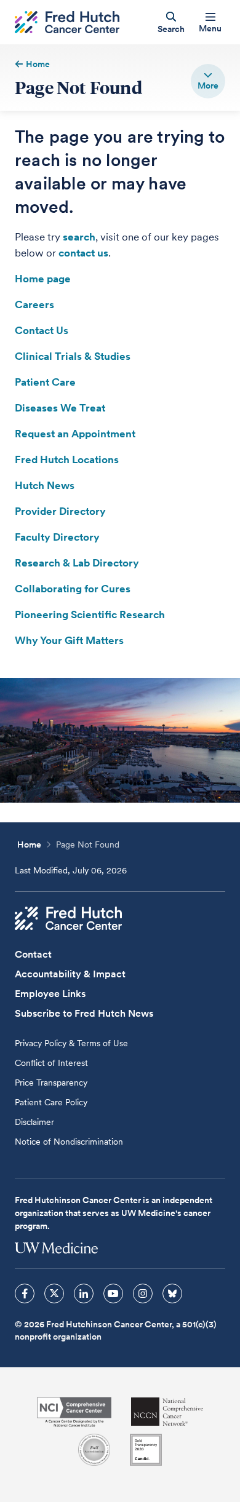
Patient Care (45, 382)
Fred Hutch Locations (67, 459)
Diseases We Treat (60, 408)
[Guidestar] (146, 1450)
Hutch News (44, 485)
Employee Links (50, 993)
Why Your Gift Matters (69, 640)
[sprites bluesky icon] (172, 1293)
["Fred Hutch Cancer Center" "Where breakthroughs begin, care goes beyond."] (67, 22)
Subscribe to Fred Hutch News (84, 1013)
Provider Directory (60, 511)
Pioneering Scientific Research (90, 614)
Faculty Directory (57, 537)
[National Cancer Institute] (74, 1412)
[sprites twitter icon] (54, 1293)
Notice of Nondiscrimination (69, 1141)
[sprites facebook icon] (24, 1293)
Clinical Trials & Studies (72, 356)
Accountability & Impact (70, 974)
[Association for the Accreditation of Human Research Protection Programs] (94, 1450)
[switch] (208, 81)
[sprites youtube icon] (113, 1293)
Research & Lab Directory (77, 563)
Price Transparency (51, 1082)
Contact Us (41, 330)
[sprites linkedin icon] (84, 1293)
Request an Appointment (75, 433)
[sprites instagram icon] (143, 1293)
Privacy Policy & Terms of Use (71, 1043)
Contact (33, 954)
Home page (43, 278)
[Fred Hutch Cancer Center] (68, 918)
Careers (34, 304)
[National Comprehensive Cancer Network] (167, 1411)
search (79, 237)
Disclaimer (34, 1122)
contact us (83, 253)
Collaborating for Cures (72, 588)
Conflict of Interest (51, 1063)
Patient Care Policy (51, 1102)
